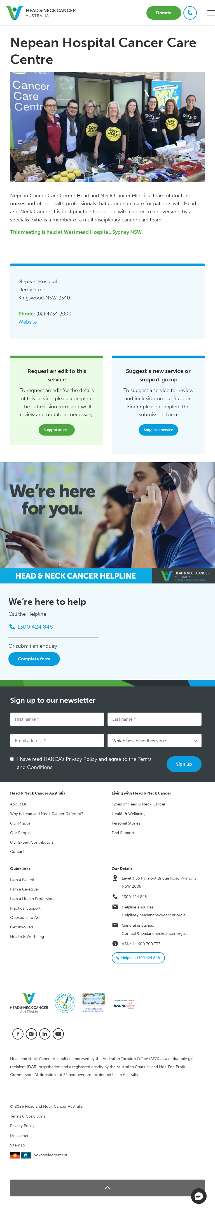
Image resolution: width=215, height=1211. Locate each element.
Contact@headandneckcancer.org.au (155, 933)
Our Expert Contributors (31, 842)
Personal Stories (126, 823)
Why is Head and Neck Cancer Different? (46, 813)
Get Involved (21, 927)
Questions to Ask (25, 917)
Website (27, 322)
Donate (164, 12)
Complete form (34, 658)
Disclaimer (19, 1135)
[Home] (31, 1002)
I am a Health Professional (33, 898)
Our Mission (20, 823)
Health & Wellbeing (129, 813)
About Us (18, 804)
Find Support (123, 832)
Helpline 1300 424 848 (140, 958)
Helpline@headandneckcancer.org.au (155, 915)
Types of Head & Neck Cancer (138, 804)
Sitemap (17, 1145)
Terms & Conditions (27, 1116)
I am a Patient (22, 879)
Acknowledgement (50, 1155)
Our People (20, 832)
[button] (107, 1188)
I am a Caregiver (24, 889)
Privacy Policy (22, 1125)
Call (190, 13)
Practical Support (25, 908)
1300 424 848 (134, 896)
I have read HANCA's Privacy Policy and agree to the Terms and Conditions (84, 763)
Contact (17, 851)
